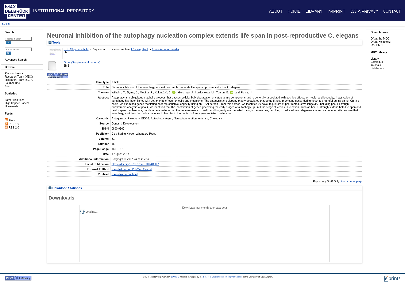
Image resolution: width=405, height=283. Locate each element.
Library (314, 11)
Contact (392, 11)
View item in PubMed (125, 174)
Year (7, 86)
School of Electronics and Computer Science (222, 277)
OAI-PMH (376, 44)
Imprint (336, 11)
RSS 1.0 (14, 124)
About (276, 11)
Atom (11, 120)
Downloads (11, 106)
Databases (377, 68)
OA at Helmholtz (381, 41)
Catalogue (377, 61)
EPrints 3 (175, 277)
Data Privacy (364, 11)
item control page (351, 181)
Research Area (14, 73)
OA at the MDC (380, 38)
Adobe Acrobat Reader (165, 49)
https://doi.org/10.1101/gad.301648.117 (135, 164)
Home (294, 11)
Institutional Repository (63, 11)
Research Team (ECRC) (19, 79)
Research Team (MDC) (19, 76)
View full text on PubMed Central (132, 169)
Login (6, 23)
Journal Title (12, 83)
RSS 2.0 (14, 127)
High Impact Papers (17, 103)
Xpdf (145, 49)
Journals (376, 65)
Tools (55, 42)
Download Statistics (66, 188)
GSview (135, 49)
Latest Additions (14, 99)
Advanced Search (16, 59)
